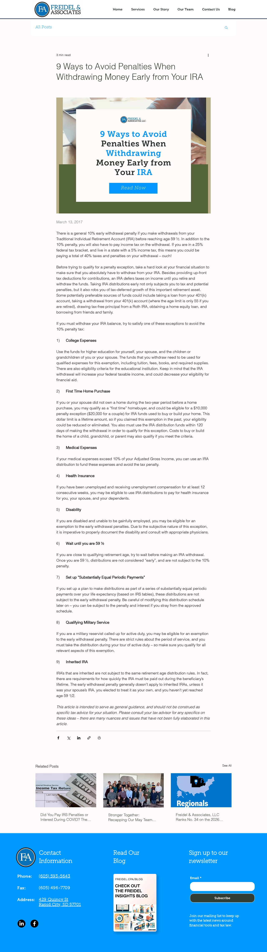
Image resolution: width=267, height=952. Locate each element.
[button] (226, 27)
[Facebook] (34, 924)
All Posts (43, 27)
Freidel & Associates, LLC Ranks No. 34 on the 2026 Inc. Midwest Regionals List (199, 817)
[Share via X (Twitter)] (69, 738)
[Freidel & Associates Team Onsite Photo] (133, 790)
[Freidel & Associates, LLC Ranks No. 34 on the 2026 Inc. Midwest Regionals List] (201, 790)
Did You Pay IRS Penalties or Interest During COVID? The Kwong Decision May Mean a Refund (64, 817)
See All (227, 765)
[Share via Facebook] (58, 738)
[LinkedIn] (21, 924)
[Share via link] (89, 738)
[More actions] (208, 54)
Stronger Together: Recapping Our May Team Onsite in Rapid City (130, 817)
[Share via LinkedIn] (79, 738)
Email (196, 878)
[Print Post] (99, 738)
